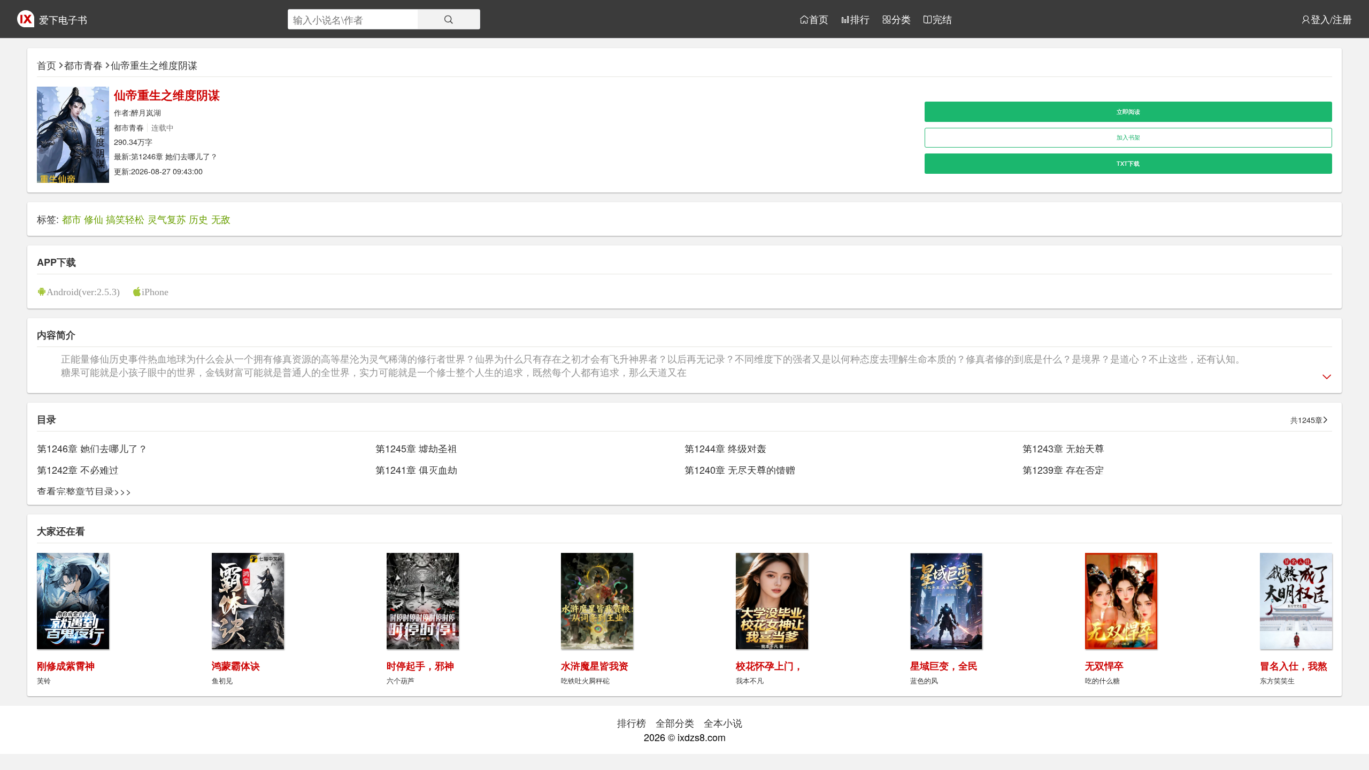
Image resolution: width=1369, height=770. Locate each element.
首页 (818, 19)
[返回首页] (25, 23)
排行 (860, 19)
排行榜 (631, 722)
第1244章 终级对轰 (725, 448)
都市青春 (83, 65)
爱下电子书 (63, 19)
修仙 (93, 219)
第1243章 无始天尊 (1063, 448)
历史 (198, 219)
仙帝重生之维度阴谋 (154, 65)
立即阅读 (1128, 111)
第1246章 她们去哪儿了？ (174, 155)
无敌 (220, 219)
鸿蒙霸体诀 (236, 666)
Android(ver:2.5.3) (83, 291)
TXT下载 (1128, 163)
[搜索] (449, 19)
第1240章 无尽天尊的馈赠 (739, 469)
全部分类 (675, 722)
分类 (901, 19)
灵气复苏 (167, 219)
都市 (71, 219)
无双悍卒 (1104, 666)
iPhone (155, 291)
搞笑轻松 (125, 219)
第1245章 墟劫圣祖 (416, 448)
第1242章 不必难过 (78, 469)
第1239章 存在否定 (1063, 469)
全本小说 (723, 722)
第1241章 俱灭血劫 (416, 469)
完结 (942, 19)
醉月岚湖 (146, 112)
